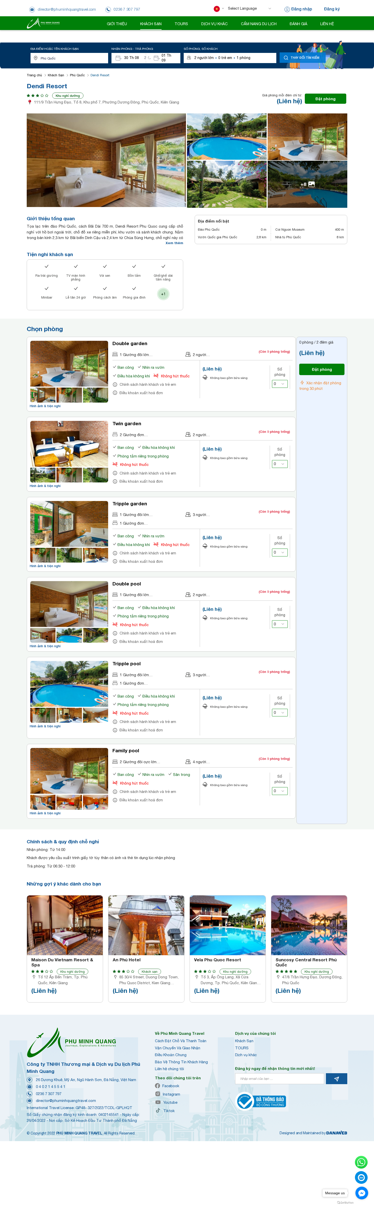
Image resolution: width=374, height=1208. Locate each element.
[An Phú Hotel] (146, 925)
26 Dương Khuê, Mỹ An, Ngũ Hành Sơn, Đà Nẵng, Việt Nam (86, 1080)
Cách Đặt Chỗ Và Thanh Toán (180, 1041)
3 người (199, 514)
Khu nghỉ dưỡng (68, 96)
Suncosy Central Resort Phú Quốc (306, 962)
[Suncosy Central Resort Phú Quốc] (309, 925)
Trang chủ (34, 75)
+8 (303, 184)
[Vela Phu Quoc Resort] (228, 925)
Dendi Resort (100, 75)
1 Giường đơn (132, 523)
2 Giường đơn (132, 435)
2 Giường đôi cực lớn (138, 762)
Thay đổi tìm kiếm (305, 58)
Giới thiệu (117, 24)
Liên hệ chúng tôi (169, 1069)
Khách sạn (149, 972)
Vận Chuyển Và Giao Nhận (177, 1048)
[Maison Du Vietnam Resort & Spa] (65, 925)
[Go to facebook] (361, 1193)
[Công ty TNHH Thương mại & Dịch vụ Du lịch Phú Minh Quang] (43, 23)
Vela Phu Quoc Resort (217, 959)
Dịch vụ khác (246, 1055)
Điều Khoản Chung (170, 1055)
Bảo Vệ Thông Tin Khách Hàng (181, 1062)
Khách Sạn (56, 75)
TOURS (242, 1048)
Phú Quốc (77, 75)
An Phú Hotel (126, 959)
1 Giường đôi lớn (134, 354)
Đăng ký (332, 8)
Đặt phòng (325, 98)
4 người (199, 762)
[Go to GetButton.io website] (345, 1202)
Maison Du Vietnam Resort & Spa (62, 962)
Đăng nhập (301, 8)
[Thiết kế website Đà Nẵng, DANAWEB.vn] (336, 1133)
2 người (199, 354)
